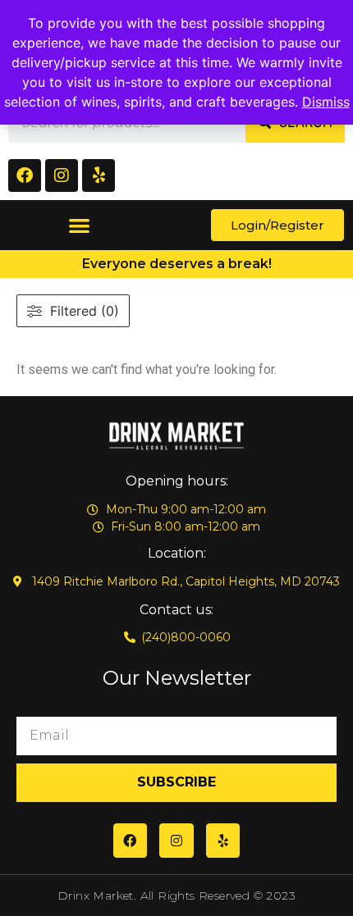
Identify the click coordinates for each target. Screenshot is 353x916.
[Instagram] (61, 175)
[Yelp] (98, 175)
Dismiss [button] (326, 101)
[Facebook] (24, 175)
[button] (80, 225)
